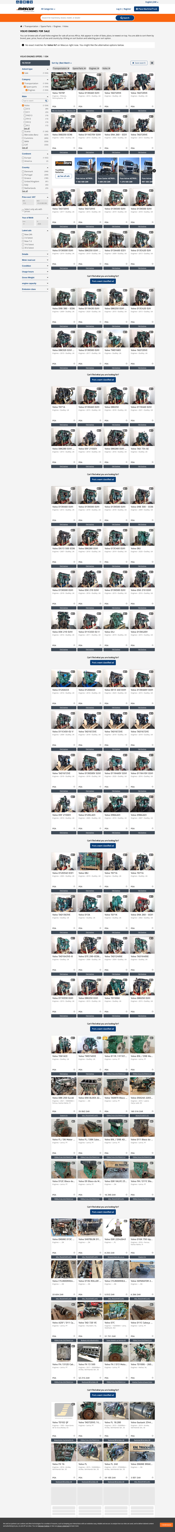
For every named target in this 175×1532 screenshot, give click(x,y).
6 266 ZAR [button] (136, 1295)
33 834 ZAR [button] (57, 1295)
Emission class (29, 289)
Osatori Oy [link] (64, 1115)
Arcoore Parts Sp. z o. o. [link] (116, 1257)
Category (26, 79)
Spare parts (46, 26)
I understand (166, 1525)
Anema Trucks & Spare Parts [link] (142, 1382)
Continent (26, 154)
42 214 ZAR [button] (84, 1378)
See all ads (65, 176)
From (24, 221)
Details (25, 254)
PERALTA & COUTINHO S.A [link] (116, 1074)
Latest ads (26, 230)
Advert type (27, 69)
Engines (57, 26)
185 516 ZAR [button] (137, 1111)
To (37, 221)
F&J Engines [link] (90, 110)
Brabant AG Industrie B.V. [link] (90, 1340)
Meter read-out (28, 260)
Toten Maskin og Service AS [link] (116, 1340)
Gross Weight (28, 278)
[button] (35, 63)
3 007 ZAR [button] (136, 1478)
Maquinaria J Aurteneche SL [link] (63, 1440)
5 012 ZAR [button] (109, 1295)
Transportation (31, 26)
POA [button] (54, 107)
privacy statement (63, 1526)
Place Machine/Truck (147, 9)
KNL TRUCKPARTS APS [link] (90, 1115)
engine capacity (29, 283)
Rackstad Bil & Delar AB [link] (90, 1382)
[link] (63, 81)
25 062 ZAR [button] (84, 1111)
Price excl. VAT (28, 197)
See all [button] (27, 128)
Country (25, 167)
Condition (26, 266)
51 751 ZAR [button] (110, 1336)
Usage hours (28, 272)
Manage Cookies (43, 1526)
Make (24, 96)
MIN (24, 200)
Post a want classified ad (103, 281)
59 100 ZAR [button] (110, 1478)
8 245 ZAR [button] (109, 1253)
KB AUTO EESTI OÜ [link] (142, 1115)
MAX (38, 200)
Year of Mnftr (27, 218)
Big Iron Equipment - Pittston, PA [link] (63, 110)
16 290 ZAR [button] (110, 1195)
